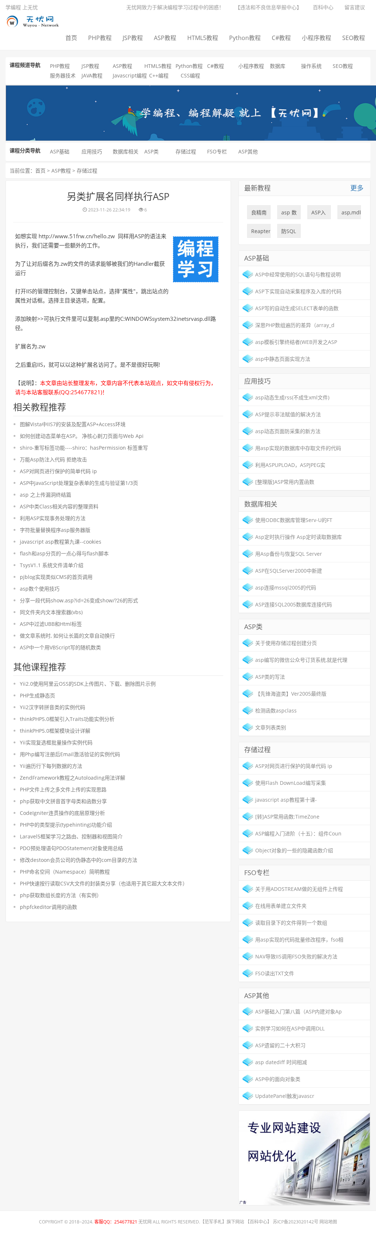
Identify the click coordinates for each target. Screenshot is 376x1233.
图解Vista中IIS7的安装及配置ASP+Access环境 (73, 424)
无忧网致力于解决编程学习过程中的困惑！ (175, 7)
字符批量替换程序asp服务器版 (55, 529)
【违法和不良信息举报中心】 (268, 7)
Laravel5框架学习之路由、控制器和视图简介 (71, 836)
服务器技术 (63, 75)
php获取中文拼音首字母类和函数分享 (63, 801)
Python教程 (245, 38)
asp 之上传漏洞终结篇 (45, 494)
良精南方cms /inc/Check (261, 214)
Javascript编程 (130, 75)
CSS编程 (190, 75)
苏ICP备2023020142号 (295, 1222)
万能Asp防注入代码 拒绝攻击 (53, 459)
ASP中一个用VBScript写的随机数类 (60, 647)
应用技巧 (92, 151)
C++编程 (159, 75)
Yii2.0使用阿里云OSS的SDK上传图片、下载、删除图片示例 (88, 683)
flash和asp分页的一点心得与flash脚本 (64, 553)
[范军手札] (304, 1157)
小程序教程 (316, 38)
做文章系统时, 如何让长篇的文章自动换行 (67, 635)
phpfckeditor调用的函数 (48, 906)
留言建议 (354, 7)
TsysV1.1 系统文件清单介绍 (51, 565)
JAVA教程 (92, 75)
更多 (357, 188)
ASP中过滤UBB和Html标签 (51, 623)
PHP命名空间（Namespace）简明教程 (65, 871)
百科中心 (323, 7)
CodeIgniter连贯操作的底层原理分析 (62, 812)
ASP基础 (59, 151)
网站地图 (328, 1222)
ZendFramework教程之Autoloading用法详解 (72, 777)
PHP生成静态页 (37, 695)
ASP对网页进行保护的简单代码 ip (58, 471)
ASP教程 (165, 38)
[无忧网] (35, 20)
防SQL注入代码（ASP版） (289, 233)
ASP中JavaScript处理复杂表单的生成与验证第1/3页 (79, 482)
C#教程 (281, 38)
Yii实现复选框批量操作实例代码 (56, 742)
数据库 (277, 65)
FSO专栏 (217, 151)
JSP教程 (133, 38)
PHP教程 (100, 38)
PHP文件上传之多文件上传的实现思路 (63, 789)
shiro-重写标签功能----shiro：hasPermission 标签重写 (84, 447)
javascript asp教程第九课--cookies (60, 541)
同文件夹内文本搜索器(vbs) (51, 612)
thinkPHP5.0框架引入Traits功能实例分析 (67, 718)
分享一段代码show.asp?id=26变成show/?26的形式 (79, 600)
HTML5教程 (202, 38)
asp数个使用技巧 (39, 588)
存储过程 (186, 151)
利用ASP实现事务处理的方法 (53, 518)
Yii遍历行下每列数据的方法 (51, 765)
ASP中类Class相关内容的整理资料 (59, 506)
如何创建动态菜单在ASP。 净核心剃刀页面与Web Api (82, 435)
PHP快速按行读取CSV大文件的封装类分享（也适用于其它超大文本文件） (104, 883)
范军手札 (213, 1222)
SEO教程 (353, 38)
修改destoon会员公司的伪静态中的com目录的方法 (78, 859)
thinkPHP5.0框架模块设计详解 (55, 730)
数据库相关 (125, 151)
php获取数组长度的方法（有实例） (61, 895)
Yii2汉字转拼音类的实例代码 (52, 707)
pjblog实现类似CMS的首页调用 (56, 576)
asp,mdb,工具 (351, 214)
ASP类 (151, 151)
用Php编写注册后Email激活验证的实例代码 (70, 754)
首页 (71, 38)
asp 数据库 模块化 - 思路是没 (289, 214)
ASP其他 (248, 151)
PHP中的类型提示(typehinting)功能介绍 (66, 824)
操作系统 (311, 65)
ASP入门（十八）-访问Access (319, 214)
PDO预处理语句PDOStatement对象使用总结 (71, 848)
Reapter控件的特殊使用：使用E (261, 233)
